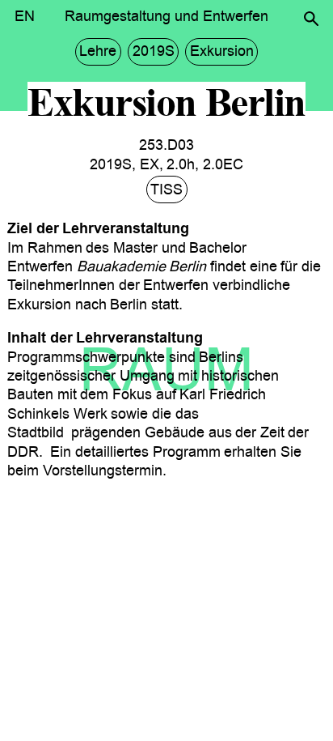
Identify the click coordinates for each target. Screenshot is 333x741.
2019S (154, 51)
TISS (166, 189)
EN (25, 16)
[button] (311, 18)
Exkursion (222, 51)
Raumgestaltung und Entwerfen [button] (166, 16)
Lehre (97, 51)
